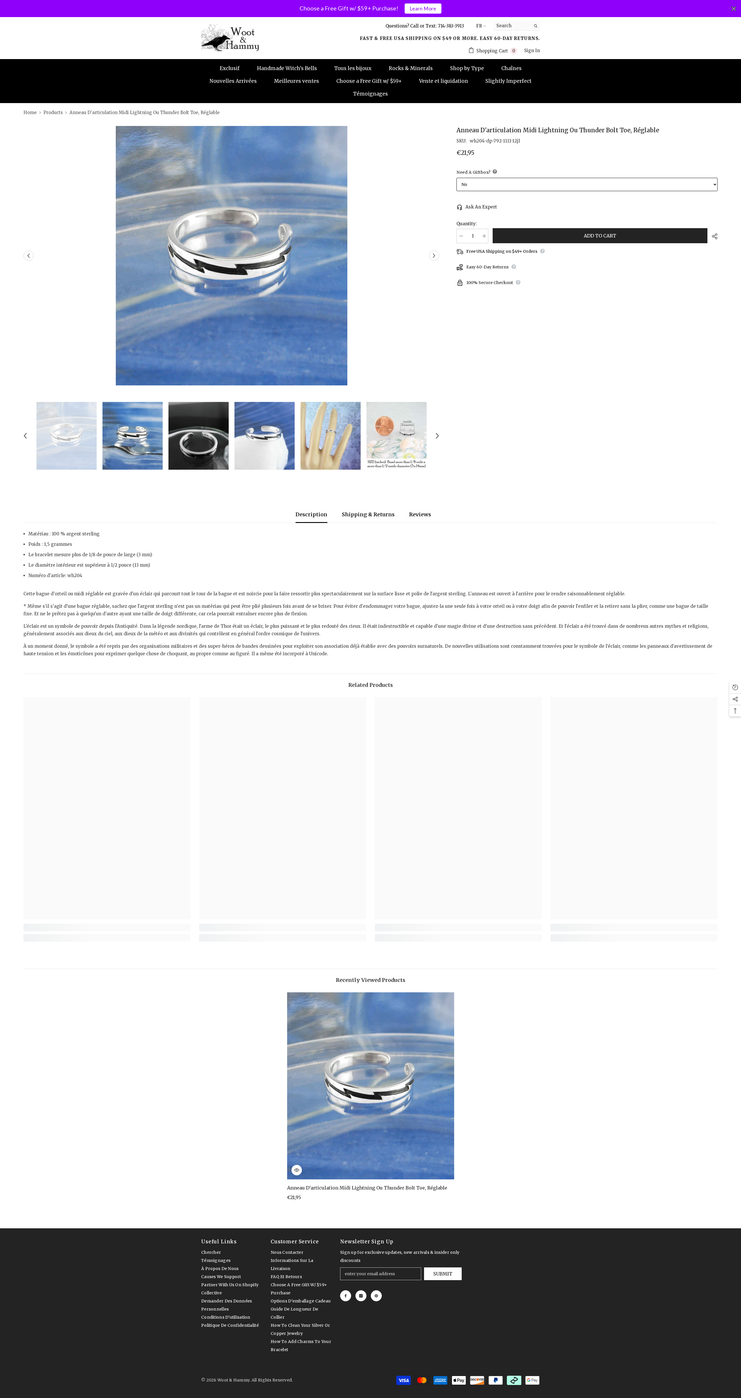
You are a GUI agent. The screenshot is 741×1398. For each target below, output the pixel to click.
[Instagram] (360, 1295)
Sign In (532, 50)
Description (311, 514)
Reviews (420, 514)
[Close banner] (733, 8)
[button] (28, 256)
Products (53, 112)
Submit (442, 1274)
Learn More (423, 9)
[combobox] (512, 25)
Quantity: (466, 223)
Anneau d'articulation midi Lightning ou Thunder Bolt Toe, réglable (367, 1188)
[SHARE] (712, 236)
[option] (231, 255)
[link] (106, 927)
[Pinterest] (376, 1295)
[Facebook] (345, 1295)
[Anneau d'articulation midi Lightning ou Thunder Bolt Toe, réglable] (370, 1085)
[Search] (517, 26)
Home (30, 112)
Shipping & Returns (368, 514)
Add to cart (600, 236)
